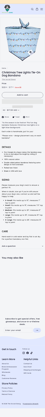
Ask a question (9, 246)
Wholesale (6, 372)
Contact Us (28, 364)
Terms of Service (8, 391)
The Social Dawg (9, 79)
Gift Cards (27, 373)
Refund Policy (7, 394)
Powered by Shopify (30, 404)
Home (4, 68)
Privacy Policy (7, 388)
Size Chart (28, 367)
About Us (5, 364)
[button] (22, 101)
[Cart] (37, 9)
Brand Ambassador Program (9, 368)
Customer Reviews (9, 378)
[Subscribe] (37, 330)
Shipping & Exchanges (32, 370)
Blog (3, 375)
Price (4, 83)
